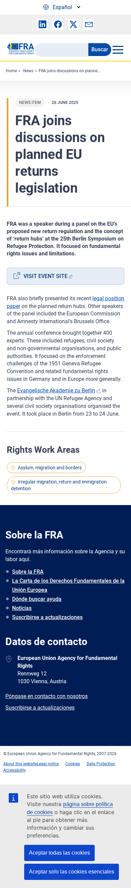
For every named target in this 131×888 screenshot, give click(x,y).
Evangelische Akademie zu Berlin (56, 390)
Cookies (73, 763)
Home (11, 70)
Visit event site (46, 276)
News (28, 70)
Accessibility (14, 770)
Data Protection (101, 763)
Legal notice (48, 763)
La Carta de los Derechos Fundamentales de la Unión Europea (68, 585)
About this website (20, 763)
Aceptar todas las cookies (59, 853)
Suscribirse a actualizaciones (47, 617)
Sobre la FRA (28, 571)
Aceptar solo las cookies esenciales (71, 872)
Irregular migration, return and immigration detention (59, 485)
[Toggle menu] (117, 50)
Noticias (22, 608)
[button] (42, 24)
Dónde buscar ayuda (36, 599)
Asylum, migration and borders (50, 467)
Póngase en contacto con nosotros (46, 696)
